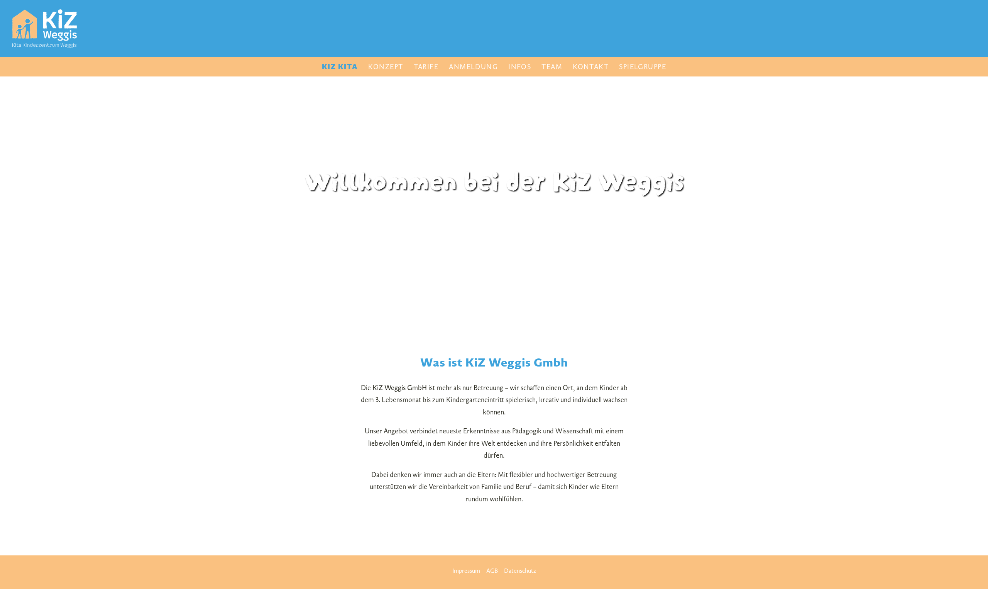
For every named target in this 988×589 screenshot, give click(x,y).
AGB (492, 570)
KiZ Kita (340, 66)
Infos (519, 67)
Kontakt (591, 67)
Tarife (426, 67)
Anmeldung (473, 67)
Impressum (466, 570)
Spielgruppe (642, 67)
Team (551, 67)
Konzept (385, 67)
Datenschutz (520, 570)
